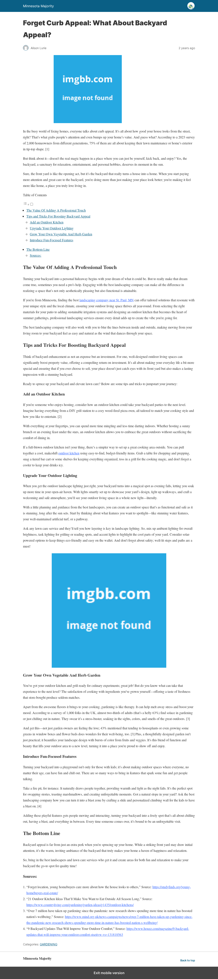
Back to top (187, 960)
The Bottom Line (38, 249)
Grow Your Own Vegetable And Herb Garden (61, 234)
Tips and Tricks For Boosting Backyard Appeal (58, 216)
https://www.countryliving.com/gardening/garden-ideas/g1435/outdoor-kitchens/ (80, 904)
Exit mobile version (109, 973)
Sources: (35, 255)
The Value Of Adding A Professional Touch (56, 210)
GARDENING (48, 944)
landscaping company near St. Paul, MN (106, 300)
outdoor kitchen (68, 453)
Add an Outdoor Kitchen (46, 222)
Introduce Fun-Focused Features (51, 240)
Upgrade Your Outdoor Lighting (51, 228)
